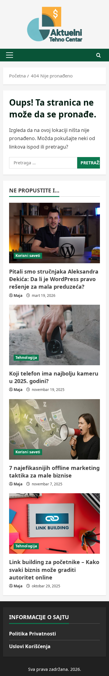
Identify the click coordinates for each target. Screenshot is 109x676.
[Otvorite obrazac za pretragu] (98, 55)
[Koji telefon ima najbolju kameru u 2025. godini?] (54, 335)
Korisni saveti (27, 255)
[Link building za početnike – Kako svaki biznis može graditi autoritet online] (54, 523)
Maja (18, 295)
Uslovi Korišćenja (30, 646)
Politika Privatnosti (32, 633)
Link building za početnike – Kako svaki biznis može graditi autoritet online (54, 569)
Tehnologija (26, 357)
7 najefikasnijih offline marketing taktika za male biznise (54, 471)
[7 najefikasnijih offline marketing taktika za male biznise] (54, 429)
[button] (9, 55)
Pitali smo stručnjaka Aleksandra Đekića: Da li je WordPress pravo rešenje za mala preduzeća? (53, 279)
